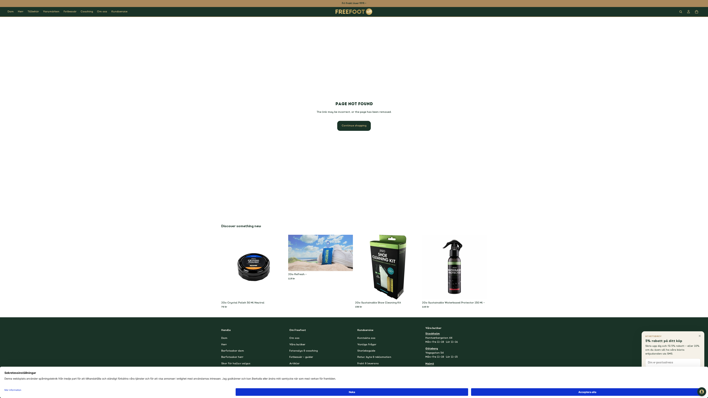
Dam (224, 338)
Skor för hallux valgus (235, 363)
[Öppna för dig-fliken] (701, 391)
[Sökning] (681, 12)
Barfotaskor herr (232, 357)
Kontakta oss (366, 338)
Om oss (294, 338)
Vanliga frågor (366, 344)
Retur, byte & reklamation (374, 357)
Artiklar (294, 363)
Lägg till (283, 293)
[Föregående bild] (293, 253)
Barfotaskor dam (232, 351)
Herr (224, 344)
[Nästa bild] (347, 253)
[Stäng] (699, 336)
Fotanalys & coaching (303, 351)
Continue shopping (354, 125)
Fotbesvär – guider (301, 357)
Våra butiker (297, 344)
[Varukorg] (697, 12)
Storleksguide (366, 351)
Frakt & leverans (368, 363)
